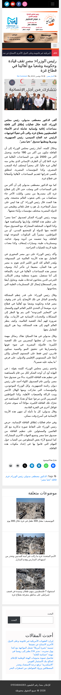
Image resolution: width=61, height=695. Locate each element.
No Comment (22, 76)
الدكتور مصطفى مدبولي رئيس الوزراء (29, 476)
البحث (50, 613)
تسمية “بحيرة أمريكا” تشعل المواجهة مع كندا (32, 647)
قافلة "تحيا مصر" (49, 479)
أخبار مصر (50, 76)
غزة (8, 476)
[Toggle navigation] (53, 4)
